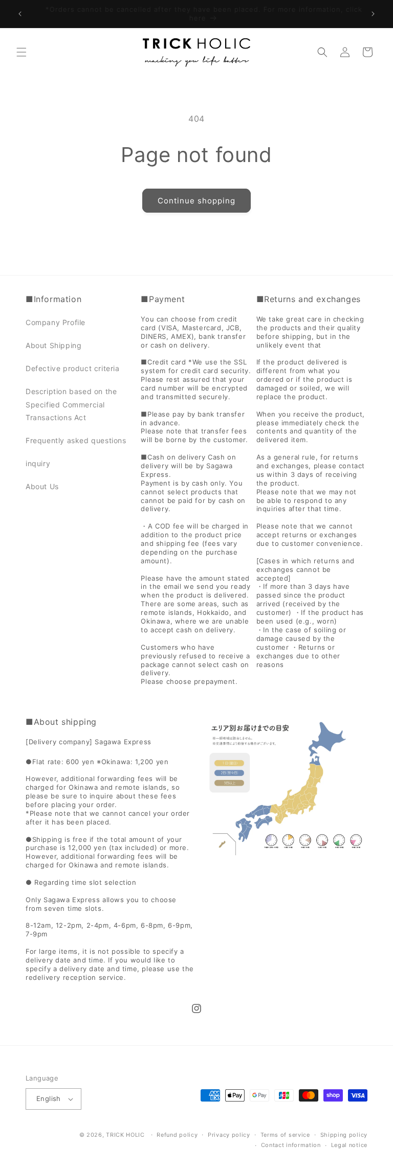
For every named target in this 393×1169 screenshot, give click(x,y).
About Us (42, 486)
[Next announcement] (373, 14)
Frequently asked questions (76, 440)
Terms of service (285, 1134)
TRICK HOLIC (125, 1134)
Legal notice (349, 1145)
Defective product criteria (73, 368)
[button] (21, 52)
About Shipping (53, 345)
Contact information (291, 1145)
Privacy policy (229, 1134)
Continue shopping (196, 200)
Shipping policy (344, 1134)
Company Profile (55, 322)
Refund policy (177, 1134)
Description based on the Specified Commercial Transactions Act (71, 404)
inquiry (38, 463)
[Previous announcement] (20, 14)
